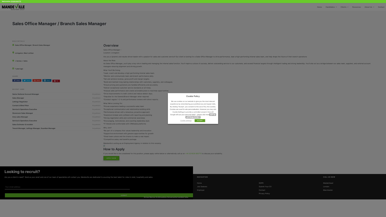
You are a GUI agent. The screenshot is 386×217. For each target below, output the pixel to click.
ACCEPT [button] (200, 120)
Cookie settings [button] (186, 120)
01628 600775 (16, 1)
